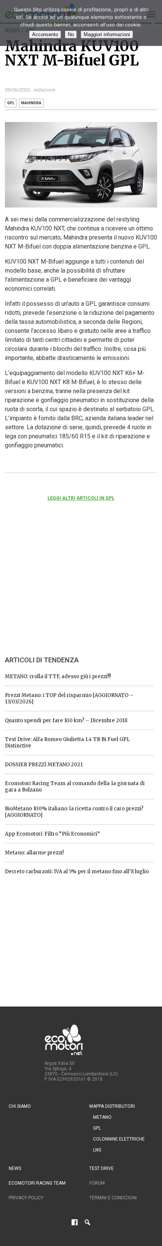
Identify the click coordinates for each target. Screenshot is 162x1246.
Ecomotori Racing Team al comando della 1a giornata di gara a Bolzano (75, 786)
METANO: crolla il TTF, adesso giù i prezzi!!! (58, 676)
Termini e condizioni (113, 1197)
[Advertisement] (61, 588)
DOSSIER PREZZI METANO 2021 (44, 764)
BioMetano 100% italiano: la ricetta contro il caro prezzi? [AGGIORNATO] (74, 811)
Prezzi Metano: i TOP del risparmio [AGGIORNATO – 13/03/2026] (69, 698)
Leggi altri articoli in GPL (81, 498)
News (15, 1168)
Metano (102, 1117)
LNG (97, 1150)
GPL (97, 1128)
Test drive (101, 1168)
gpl (10, 103)
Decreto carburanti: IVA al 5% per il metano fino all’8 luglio (77, 871)
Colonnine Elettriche (119, 1139)
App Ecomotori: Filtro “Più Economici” (52, 834)
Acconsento (45, 34)
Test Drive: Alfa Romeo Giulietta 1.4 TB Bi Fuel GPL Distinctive (67, 742)
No (71, 34)
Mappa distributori (112, 1106)
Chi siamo (20, 1106)
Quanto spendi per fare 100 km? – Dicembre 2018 (66, 720)
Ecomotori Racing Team (37, 1183)
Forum (97, 1183)
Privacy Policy (26, 1197)
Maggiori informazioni (107, 34)
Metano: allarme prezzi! (34, 852)
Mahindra (31, 103)
